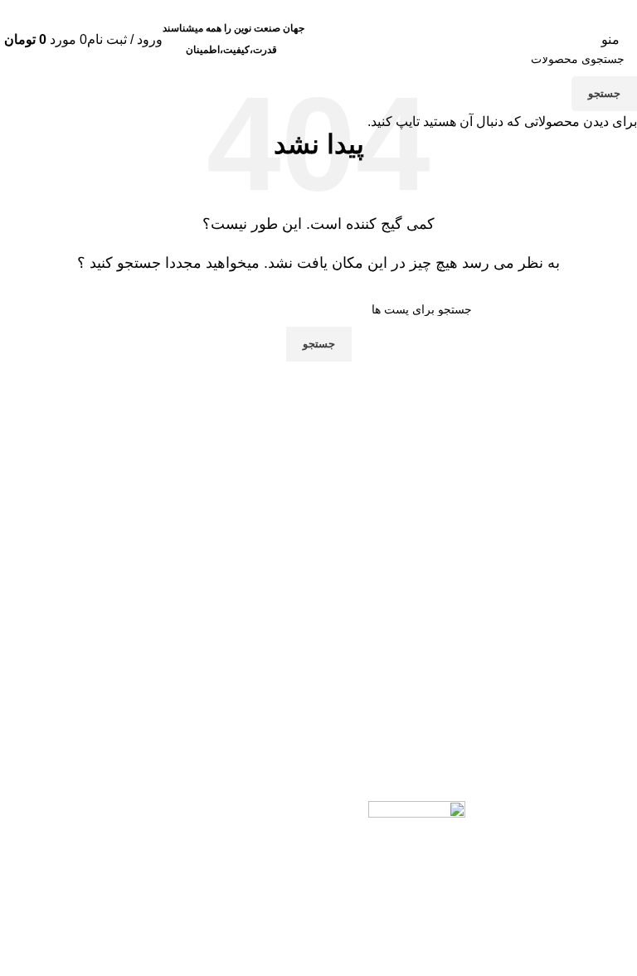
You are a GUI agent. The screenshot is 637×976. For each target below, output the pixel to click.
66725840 (174, 10)
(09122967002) (318, 10)
